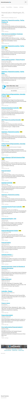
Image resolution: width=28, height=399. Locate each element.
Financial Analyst (6, 170)
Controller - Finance (6, 291)
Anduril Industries (5, 244)
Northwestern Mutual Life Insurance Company (11, 147)
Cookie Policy (14, 350)
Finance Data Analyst (7, 315)
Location (3, 7)
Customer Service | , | (7, 254)
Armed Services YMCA (6, 61)
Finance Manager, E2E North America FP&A (13, 157)
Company (16, 7)
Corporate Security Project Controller (11, 206)
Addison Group (4, 184)
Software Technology (6, 316)
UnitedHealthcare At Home (7, 256)
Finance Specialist (6, 279)
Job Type (21, 7)
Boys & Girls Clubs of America (7, 292)
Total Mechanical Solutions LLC (8, 35)
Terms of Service (7, 350)
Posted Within (9, 7)
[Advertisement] (11, 374)
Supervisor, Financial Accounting (10, 131)
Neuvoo (20, 348)
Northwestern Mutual (6, 97)
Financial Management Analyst (9, 230)
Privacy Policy (21, 350)
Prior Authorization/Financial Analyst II (11, 327)
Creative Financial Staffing (7, 109)
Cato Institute (4, 269)
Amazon (3, 160)
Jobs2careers (14, 348)
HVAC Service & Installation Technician (12, 34)
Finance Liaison (5, 303)
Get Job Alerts (14, 90)
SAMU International (5, 280)
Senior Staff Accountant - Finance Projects (13, 59)
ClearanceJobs (4, 220)
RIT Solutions (4, 304)
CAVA (2, 172)
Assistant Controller (6, 182)
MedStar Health (4, 328)
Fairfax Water (4, 23)
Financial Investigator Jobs (8, 218)
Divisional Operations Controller (10, 108)
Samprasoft (4, 208)
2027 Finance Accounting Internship (11, 120)
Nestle (2, 121)
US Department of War (6, 232)
